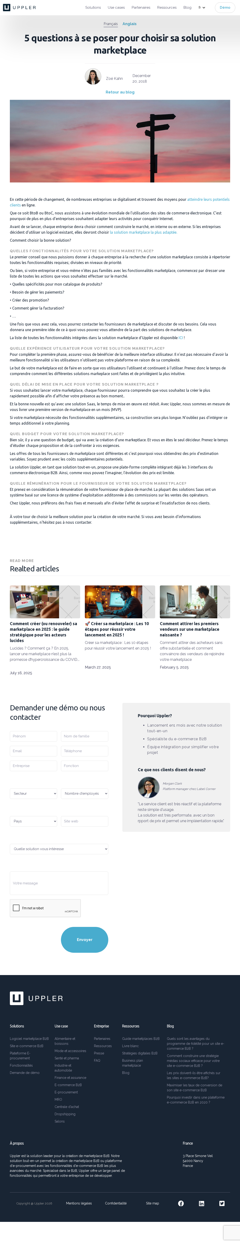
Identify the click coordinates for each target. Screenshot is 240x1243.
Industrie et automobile (63, 1068)
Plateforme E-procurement (20, 1055)
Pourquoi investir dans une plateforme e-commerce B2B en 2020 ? (196, 1100)
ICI (181, 338)
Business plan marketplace (132, 1063)
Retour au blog (120, 92)
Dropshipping (65, 1114)
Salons (60, 1121)
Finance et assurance (70, 1078)
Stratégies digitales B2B (140, 1053)
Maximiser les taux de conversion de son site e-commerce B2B (194, 1087)
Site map (152, 1203)
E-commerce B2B (68, 1085)
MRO (58, 1099)
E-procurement (66, 1092)
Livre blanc (130, 1046)
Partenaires (141, 7)
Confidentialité (116, 1203)
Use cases (116, 7)
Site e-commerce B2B (26, 1046)
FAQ (97, 1060)
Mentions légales (79, 1203)
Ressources (166, 7)
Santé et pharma (67, 1058)
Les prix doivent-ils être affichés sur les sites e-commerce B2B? (193, 1075)
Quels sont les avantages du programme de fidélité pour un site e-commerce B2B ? (195, 1043)
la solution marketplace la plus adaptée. (143, 232)
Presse (99, 1053)
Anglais (130, 24)
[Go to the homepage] (20, 7)
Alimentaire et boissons (65, 1041)
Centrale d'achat (67, 1107)
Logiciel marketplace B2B (29, 1039)
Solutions (93, 7)
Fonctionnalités (21, 1065)
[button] (204, 7)
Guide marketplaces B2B (141, 1039)
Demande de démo (25, 1073)
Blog (187, 7)
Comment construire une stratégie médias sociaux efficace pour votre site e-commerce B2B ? (193, 1061)
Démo (225, 7)
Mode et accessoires (70, 1051)
